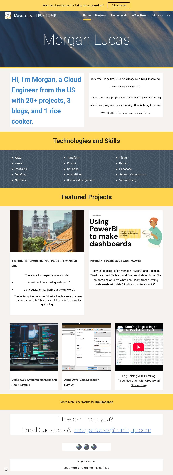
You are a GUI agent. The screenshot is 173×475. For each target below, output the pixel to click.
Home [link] (87, 15)
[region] (86, 5)
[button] (169, 16)
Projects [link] (100, 15)
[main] (86, 39)
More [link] (155, 15)
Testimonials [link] (119, 15)
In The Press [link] (140, 15)
